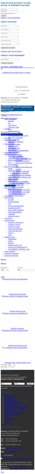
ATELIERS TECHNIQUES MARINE (19, 175)
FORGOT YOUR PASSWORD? (10, 18)
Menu (5, 116)
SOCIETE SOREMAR (11, 404)
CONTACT (8, 421)
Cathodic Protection (11, 256)
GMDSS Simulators (17, 328)
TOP (2, 472)
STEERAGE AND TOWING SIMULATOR (17, 363)
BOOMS (11, 200)
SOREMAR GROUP (10, 398)
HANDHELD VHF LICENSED (17, 158)
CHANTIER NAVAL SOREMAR (18, 181)
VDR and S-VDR (13, 127)
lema (10, 235)
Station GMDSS (9, 251)
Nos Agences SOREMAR (20, 173)
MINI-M (11, 243)
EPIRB (10, 169)
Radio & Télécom (10, 154)
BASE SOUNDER (13, 152)
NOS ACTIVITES (9, 400)
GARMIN (7, 423)
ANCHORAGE (16, 191)
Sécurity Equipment (11, 167)
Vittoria (10, 233)
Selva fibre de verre (15, 231)
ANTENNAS (12, 165)
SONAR (10, 146)
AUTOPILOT (12, 125)
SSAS (10, 129)
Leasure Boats (9, 220)
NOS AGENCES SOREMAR (13, 402)
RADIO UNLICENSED (15, 160)
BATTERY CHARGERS (15, 138)
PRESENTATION (10, 396)
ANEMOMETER (13, 131)
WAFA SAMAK (9, 411)
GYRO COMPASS (14, 140)
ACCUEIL (7, 138)
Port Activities (9, 198)
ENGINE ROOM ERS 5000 (17, 294)
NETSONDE (12, 150)
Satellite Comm (9, 237)
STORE (6, 417)
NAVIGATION (16, 194)
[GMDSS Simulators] (15, 313)
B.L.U (10, 163)
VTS (9, 204)
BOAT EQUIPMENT (15, 189)
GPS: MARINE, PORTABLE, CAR (18, 249)
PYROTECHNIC (13, 179)
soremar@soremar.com (14, 115)
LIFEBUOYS (16, 177)
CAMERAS (11, 214)
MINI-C (10, 241)
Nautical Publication (11, 254)
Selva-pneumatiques (15, 229)
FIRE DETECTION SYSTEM (21, 183)
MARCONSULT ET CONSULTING (15, 409)
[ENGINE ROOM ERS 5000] (15, 279)
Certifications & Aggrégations (18, 150)
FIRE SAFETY (12, 181)
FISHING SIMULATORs (17, 311)
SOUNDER (11, 148)
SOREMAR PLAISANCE (12, 415)
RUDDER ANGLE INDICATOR (18, 136)
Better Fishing (9, 144)
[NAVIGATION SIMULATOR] (15, 331)
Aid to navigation (10, 119)
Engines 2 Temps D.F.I (16, 222)
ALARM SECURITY (14, 208)
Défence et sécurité (22, 171)
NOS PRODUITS (9, 186)
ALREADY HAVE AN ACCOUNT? (11, 51)
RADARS (11, 121)
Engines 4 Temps (14, 225)
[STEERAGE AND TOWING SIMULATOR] (14, 348)
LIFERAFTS (15, 175)
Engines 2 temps (14, 227)
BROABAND (12, 239)
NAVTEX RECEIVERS (15, 134)
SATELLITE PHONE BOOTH (17, 247)
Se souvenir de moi (7, 14)
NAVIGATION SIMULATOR (17, 346)
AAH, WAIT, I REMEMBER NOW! (11, 67)
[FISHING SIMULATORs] (15, 296)
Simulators (8, 218)
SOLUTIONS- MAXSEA (16, 210)
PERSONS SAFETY (14, 171)
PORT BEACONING (14, 212)
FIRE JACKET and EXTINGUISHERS (18, 186)
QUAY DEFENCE (13, 202)
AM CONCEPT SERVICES (18, 469)
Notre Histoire (13, 146)
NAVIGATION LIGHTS (15, 196)
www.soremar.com (11, 452)
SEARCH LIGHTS (14, 216)
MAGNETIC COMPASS (15, 142)
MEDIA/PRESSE (9, 188)
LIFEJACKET (16, 173)
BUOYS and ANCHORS (16, 206)
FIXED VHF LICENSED (15, 156)
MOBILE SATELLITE (15, 245)
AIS (9, 123)
